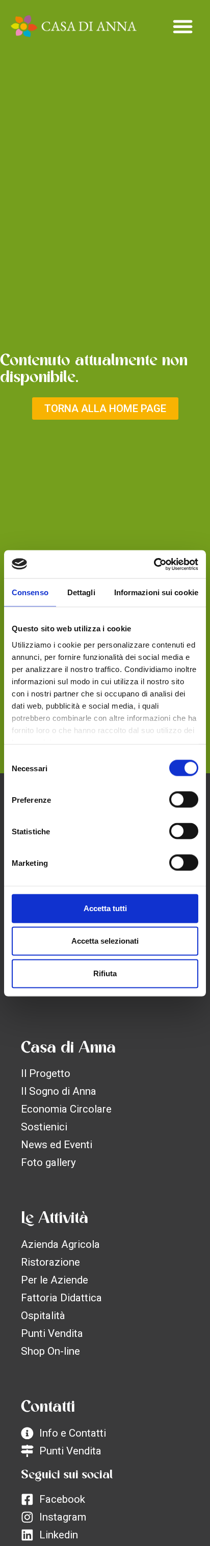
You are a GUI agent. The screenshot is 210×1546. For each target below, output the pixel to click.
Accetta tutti (105, 908)
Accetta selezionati (105, 941)
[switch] (183, 800)
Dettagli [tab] (81, 592)
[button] (183, 26)
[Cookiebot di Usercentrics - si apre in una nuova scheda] (153, 564)
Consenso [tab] (30, 592)
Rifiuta (105, 973)
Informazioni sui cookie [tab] (156, 592)
